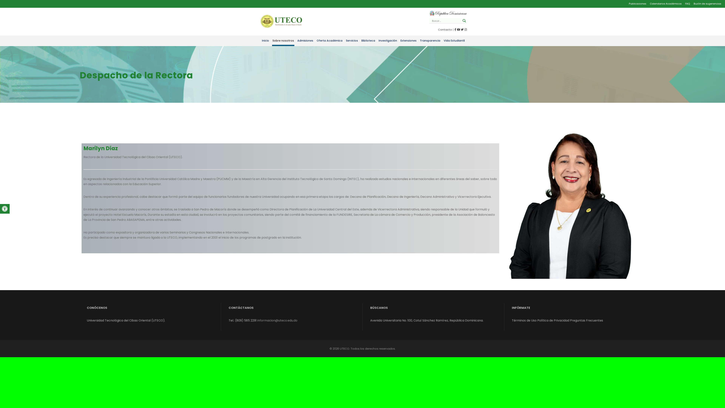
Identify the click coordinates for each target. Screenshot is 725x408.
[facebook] (455, 30)
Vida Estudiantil (454, 40)
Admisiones (305, 40)
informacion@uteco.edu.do (277, 320)
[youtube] (458, 30)
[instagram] (465, 30)
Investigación (388, 40)
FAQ (687, 3)
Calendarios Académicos (666, 3)
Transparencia (430, 40)
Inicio (265, 40)
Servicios (352, 40)
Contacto (445, 30)
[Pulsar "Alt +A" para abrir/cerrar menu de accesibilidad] (5, 209)
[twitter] (462, 30)
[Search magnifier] (464, 20)
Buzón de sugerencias (707, 3)
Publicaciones (637, 3)
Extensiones (408, 40)
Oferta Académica (329, 40)
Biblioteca (368, 40)
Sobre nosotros (283, 40)
